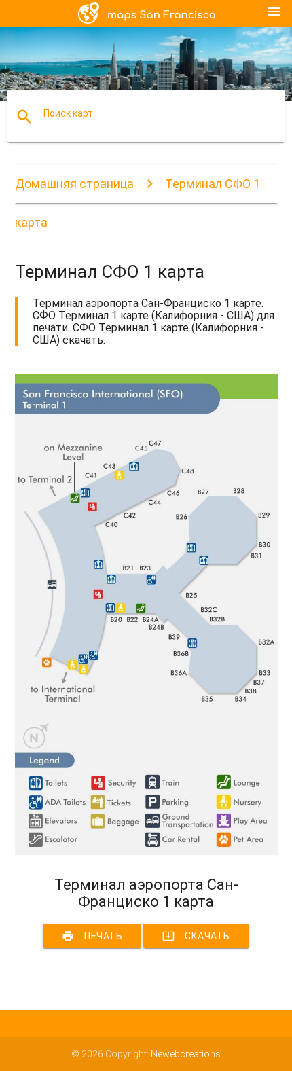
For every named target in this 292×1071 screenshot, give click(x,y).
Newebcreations (186, 1054)
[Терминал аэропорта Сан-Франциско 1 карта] (146, 853)
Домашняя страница (74, 184)
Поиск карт (68, 113)
